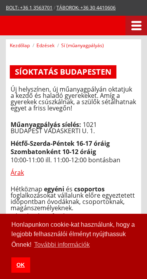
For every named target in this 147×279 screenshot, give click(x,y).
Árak (17, 172)
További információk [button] (62, 244)
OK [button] (20, 265)
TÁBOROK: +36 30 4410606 (86, 7)
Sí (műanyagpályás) (82, 45)
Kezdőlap (20, 45)
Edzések (45, 45)
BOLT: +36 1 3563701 (29, 7)
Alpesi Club (40, 25)
